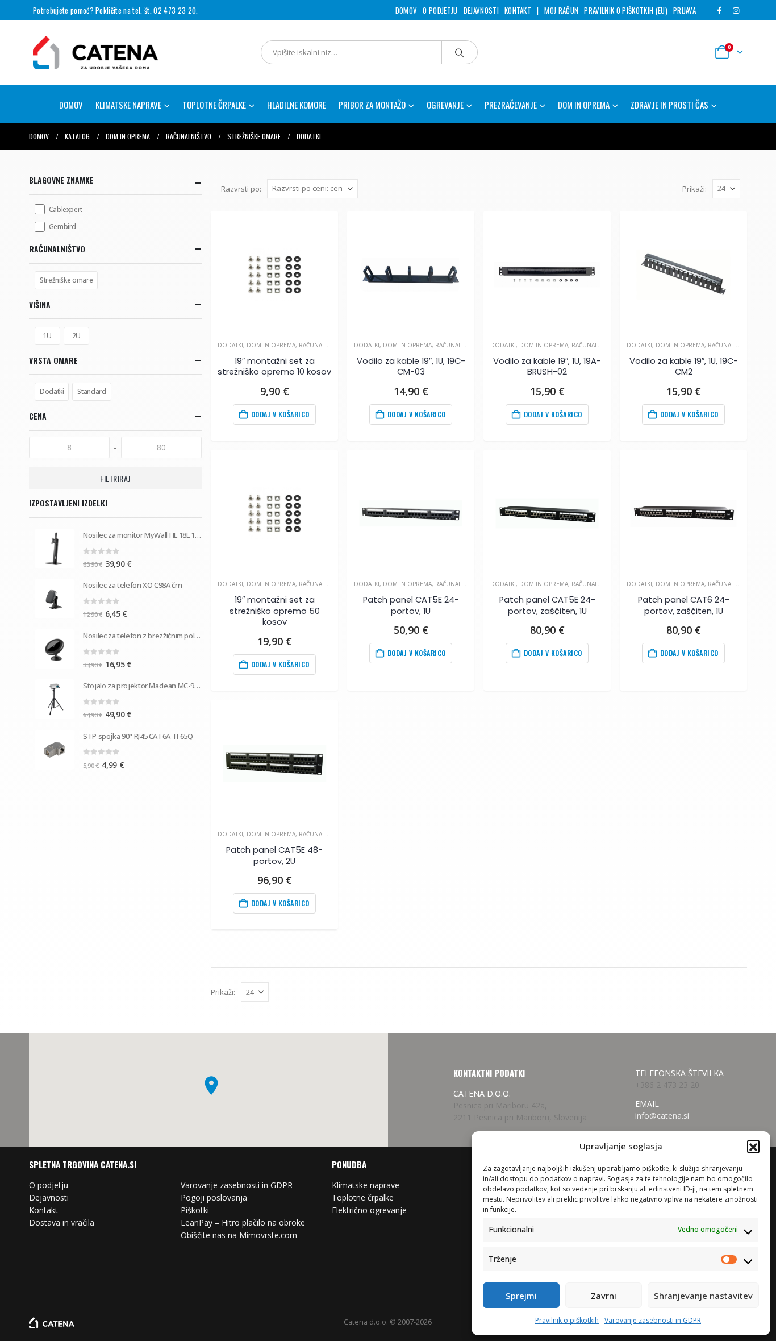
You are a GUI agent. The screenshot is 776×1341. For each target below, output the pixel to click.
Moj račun (561, 10)
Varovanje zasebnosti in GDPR (652, 1320)
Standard (91, 391)
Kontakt (517, 10)
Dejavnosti (481, 10)
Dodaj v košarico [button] (280, 414)
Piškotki (195, 1210)
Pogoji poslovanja (214, 1197)
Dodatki (230, 345)
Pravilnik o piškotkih (567, 1320)
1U (47, 336)
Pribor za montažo (372, 104)
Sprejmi (521, 1295)
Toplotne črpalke (363, 1197)
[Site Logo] (90, 52)
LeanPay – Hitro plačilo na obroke (243, 1222)
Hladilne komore (296, 104)
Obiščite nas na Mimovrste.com (239, 1235)
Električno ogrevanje (369, 1210)
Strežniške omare (66, 280)
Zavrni (603, 1295)
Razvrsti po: (241, 189)
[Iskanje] (459, 52)
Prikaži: (694, 189)
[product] (274, 274)
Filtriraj (115, 478)
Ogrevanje (445, 104)
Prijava (684, 10)
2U (76, 336)
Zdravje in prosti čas (669, 104)
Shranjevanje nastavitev (703, 1295)
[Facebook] (719, 10)
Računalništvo (322, 345)
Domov (406, 10)
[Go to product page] (54, 548)
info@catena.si (662, 1115)
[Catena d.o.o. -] (51, 1322)
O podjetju (440, 10)
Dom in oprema (584, 104)
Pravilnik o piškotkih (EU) (625, 10)
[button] (753, 1146)
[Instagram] (735, 10)
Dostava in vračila (61, 1222)
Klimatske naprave (365, 1185)
